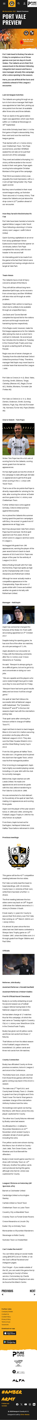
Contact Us (5, 1314)
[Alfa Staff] (18, 1380)
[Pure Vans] (32, 3)
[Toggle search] (18, 3)
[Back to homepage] (11, 3)
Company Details (7, 1312)
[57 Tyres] (18, 1371)
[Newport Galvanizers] (18, 1363)
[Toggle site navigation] (4, 3)
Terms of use (6, 1322)
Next (32, 1291)
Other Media (24, 1414)
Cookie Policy (6, 1317)
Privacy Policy (6, 1319)
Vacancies (5, 1325)
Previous (7, 1291)
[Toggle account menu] (24, 3)
